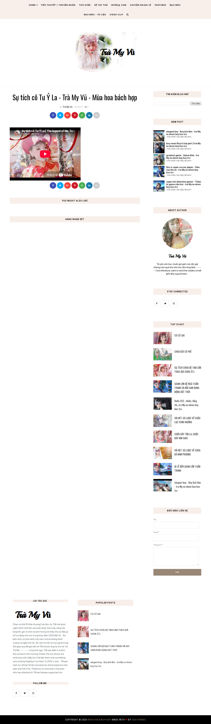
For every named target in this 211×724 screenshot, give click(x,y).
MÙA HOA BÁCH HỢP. (100, 719)
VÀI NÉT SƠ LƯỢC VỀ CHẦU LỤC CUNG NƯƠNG (187, 420)
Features (160, 5)
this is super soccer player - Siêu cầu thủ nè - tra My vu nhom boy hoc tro (183, 170)
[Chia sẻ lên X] (60, 115)
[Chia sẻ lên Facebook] (53, 115)
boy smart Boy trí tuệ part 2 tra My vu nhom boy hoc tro (183, 144)
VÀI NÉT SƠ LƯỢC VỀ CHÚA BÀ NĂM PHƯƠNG (187, 452)
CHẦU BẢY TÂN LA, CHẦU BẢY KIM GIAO (186, 436)
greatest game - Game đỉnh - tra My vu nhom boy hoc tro (182, 156)
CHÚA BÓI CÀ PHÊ (183, 351)
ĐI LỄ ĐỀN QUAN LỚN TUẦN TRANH (187, 468)
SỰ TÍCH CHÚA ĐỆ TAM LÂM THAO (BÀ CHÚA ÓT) (187, 369)
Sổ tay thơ (101, 5)
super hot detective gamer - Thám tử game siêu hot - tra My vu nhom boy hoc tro (183, 184)
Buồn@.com (119, 5)
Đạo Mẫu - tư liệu (95, 14)
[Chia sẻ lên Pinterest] (96, 115)
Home (32, 5)
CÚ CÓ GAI (179, 335)
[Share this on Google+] (67, 115)
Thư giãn (85, 5)
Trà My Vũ (67, 107)
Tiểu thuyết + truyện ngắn (58, 5)
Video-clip (116, 14)
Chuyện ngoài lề (140, 5)
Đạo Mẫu (175, 5)
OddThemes (139, 719)
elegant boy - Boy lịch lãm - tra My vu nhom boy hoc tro (183, 132)
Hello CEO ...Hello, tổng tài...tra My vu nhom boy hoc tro (186, 405)
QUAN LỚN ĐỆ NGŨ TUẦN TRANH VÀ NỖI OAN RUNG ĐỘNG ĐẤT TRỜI (186, 388)
